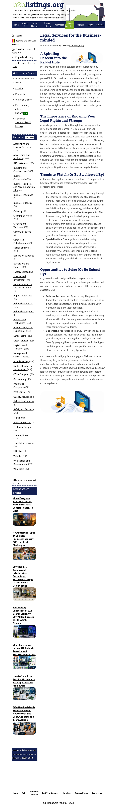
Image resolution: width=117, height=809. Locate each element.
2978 (30, 758)
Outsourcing (19, 379)
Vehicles (17, 456)
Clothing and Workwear (20, 225)
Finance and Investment (19, 278)
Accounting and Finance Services (22, 145)
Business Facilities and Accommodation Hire (24, 187)
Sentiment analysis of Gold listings (23, 122)
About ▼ (25, 24)
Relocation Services (23, 401)
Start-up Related (22, 422)
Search (19, 35)
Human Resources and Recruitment (22, 286)
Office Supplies (21, 374)
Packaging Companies (19, 385)
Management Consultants (20, 355)
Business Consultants (19, 177)
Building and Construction (20, 169)
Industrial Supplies (23, 311)
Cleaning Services (22, 216)
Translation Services (23, 443)
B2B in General (20, 163)
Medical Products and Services (22, 367)
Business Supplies (22, 203)
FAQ (23, 793)
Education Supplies (23, 255)
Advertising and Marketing (21, 156)
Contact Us (97, 793)
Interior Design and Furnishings (23, 329)
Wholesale (18, 469)
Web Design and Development (21, 462)
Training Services (22, 435)
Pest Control (19, 392)
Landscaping (19, 336)
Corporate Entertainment (21, 241)
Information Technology (19, 321)
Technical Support (23, 427)
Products (20, 94)
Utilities (17, 451)
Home (15, 793)
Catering (17, 211)
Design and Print (22, 248)
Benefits (66, 793)
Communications (22, 232)
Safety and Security (23, 409)
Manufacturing (21, 361)
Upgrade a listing (24, 57)
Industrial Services (23, 303)
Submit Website (69, 25)
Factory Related (21, 272)
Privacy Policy (81, 793)
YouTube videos (23, 100)
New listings (30, 137)
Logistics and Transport (20, 347)
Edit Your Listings (50, 793)
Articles (19, 88)
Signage (17, 417)
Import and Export (22, 295)
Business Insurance (23, 195)
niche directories (20, 63)
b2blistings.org (76, 45)
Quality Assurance (22, 397)
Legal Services (20, 340)
